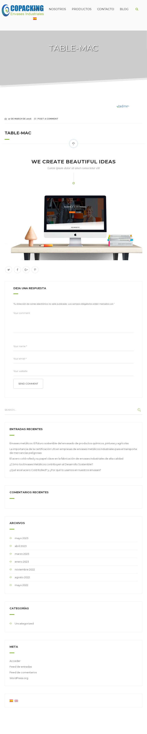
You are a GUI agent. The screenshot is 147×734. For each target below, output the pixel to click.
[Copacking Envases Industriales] (15, 9)
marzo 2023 (22, 553)
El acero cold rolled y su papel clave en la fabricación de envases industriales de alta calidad (66, 458)
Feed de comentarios (23, 672)
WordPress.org (19, 678)
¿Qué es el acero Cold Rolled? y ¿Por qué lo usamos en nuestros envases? (55, 470)
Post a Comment (48, 119)
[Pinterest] (35, 269)
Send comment (28, 383)
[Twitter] (8, 269)
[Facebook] (17, 269)
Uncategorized (24, 623)
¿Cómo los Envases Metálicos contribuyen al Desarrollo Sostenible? (51, 464)
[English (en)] (16, 700)
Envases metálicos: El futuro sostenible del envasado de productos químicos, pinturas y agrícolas (69, 443)
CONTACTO (105, 9)
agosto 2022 (22, 577)
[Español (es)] (11, 700)
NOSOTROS (57, 9)
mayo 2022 (21, 585)
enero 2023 (22, 561)
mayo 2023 (21, 538)
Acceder (15, 660)
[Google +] (26, 269)
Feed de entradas (21, 666)
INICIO (38, 9)
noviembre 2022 (25, 569)
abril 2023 (21, 545)
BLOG (124, 9)
